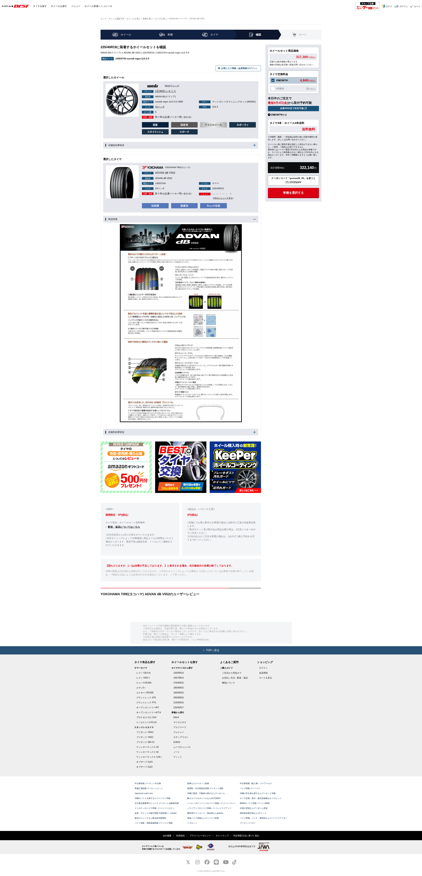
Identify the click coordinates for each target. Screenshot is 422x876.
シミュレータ (98, 6)
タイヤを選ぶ (161, 18)
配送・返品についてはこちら (124, 526)
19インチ (155, 106)
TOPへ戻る (212, 650)
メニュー (75, 6)
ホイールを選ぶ (133, 18)
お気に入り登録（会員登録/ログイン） (239, 68)
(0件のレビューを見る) (223, 198)
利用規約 (180, 835)
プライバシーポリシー (200, 835)
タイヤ (40, 6)
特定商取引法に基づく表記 (246, 835)
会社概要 (167, 835)
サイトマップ (222, 835)
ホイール (59, 6)
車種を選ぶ (148, 18)
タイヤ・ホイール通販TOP (112, 18)
